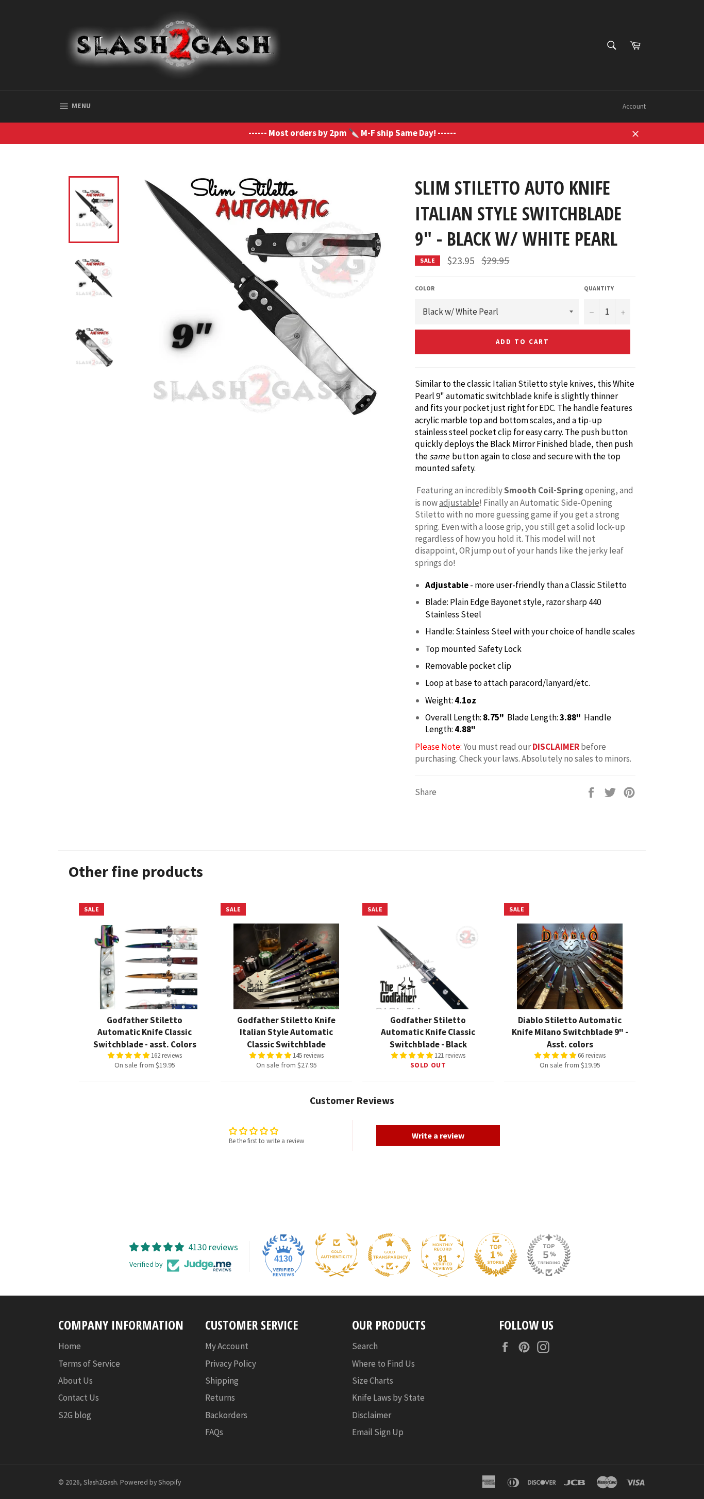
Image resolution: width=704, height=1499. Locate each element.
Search (365, 1346)
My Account (226, 1346)
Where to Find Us (383, 1363)
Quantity (599, 288)
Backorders (226, 1415)
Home (69, 1346)
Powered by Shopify (150, 1482)
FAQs (214, 1432)
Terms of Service (89, 1363)
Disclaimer (371, 1415)
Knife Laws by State (388, 1397)
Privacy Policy (230, 1363)
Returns (220, 1397)
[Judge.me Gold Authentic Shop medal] (336, 1255)
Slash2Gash (100, 1482)
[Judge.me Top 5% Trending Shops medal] (549, 1255)
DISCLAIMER (555, 746)
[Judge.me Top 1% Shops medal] (495, 1255)
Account (634, 106)
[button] (129, 1055)
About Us (75, 1380)
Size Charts (372, 1380)
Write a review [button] (438, 1135)
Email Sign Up (378, 1432)
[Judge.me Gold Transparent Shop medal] (389, 1255)
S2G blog (74, 1415)
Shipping (222, 1380)
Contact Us (78, 1397)
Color (424, 288)
